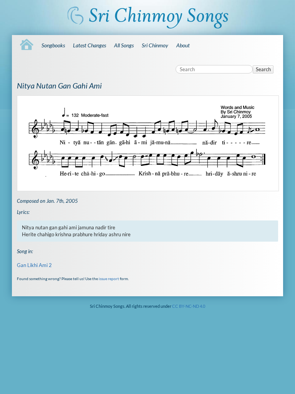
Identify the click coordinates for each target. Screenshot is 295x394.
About (183, 45)
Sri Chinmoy (155, 45)
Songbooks (53, 45)
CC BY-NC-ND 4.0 (188, 306)
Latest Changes (89, 45)
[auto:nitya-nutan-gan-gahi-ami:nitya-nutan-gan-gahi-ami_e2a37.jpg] (147, 143)
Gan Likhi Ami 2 (34, 265)
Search (263, 69)
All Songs (124, 45)
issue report (109, 278)
